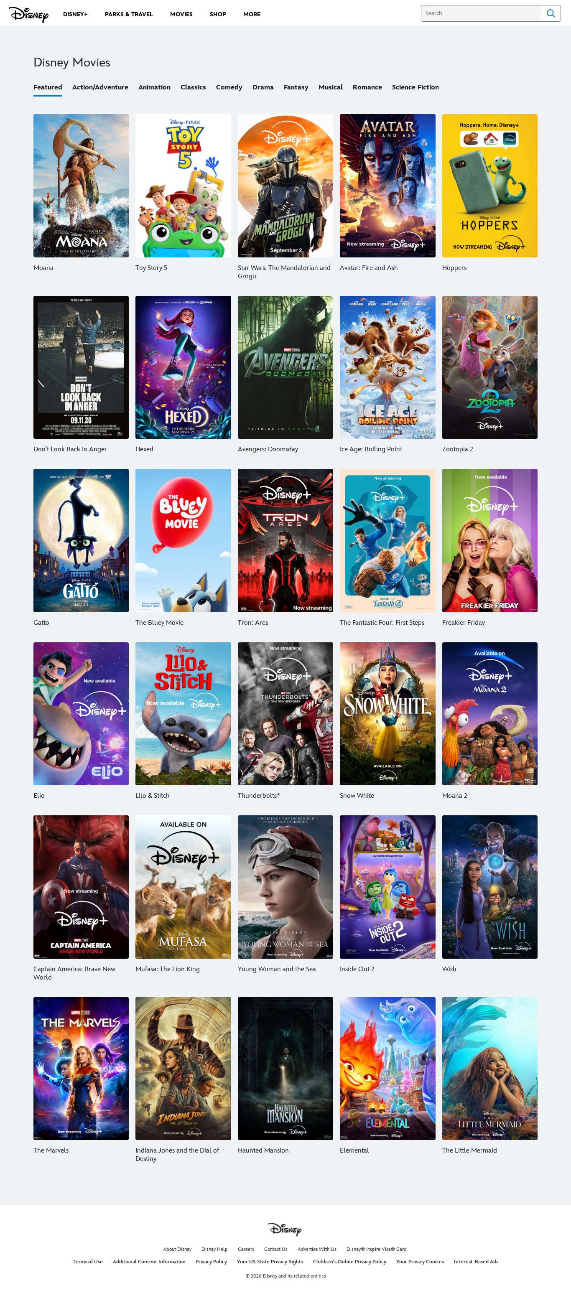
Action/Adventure (100, 88)
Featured (47, 88)
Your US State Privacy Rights (270, 1262)
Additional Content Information (149, 1262)
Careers (246, 1249)
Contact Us (276, 1249)
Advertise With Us (317, 1249)
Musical (331, 88)
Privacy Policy (211, 1262)
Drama (263, 88)
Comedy (229, 88)
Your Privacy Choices (420, 1262)
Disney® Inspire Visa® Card (377, 1249)
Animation (154, 88)
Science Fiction (415, 88)
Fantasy (296, 88)
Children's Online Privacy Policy (349, 1262)
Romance (367, 88)
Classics (193, 88)
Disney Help (214, 1249)
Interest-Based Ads (476, 1262)
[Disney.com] (28, 15)
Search (551, 13)
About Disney (177, 1249)
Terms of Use (88, 1262)
